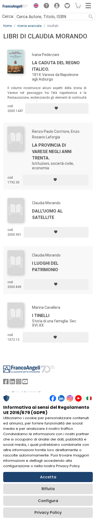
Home (7, 26)
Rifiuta (48, 488)
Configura (48, 500)
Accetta (48, 477)
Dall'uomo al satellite (47, 214)
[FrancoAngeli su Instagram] (18, 382)
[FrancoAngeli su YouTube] (25, 382)
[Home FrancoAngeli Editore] (16, 6)
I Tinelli (40, 315)
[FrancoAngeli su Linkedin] (12, 382)
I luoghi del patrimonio (45, 266)
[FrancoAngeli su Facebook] (6, 382)
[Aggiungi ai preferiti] (57, 108)
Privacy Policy (48, 512)
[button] (34, 6)
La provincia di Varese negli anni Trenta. (51, 152)
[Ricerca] (90, 16)
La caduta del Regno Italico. (56, 66)
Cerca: (8, 16)
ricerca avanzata (29, 26)
